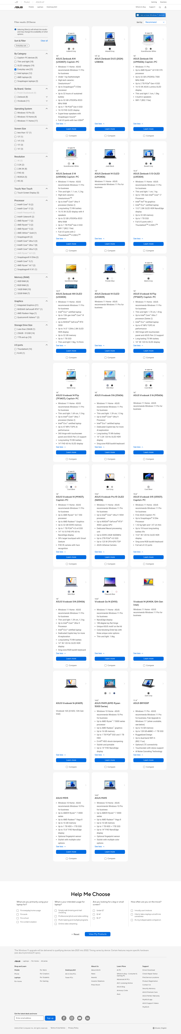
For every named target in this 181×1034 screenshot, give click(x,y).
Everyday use (20, 69)
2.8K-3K (17, 168)
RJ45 (16, 352)
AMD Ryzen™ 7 (20, 220)
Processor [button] (19, 200)
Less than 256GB (21, 328)
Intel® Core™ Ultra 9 (23, 248)
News (93, 974)
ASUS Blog (121, 987)
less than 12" (20, 132)
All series (44, 961)
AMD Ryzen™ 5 (20, 228)
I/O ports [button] (18, 345)
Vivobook (18, 100)
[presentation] (164, 22)
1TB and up (19, 336)
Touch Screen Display (23, 192)
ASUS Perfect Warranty (151, 996)
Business (163, 2)
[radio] (68, 48)
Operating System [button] (23, 108)
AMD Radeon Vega (22, 312)
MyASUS (145, 1007)
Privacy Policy (73, 1028)
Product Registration (150, 981)
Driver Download (148, 970)
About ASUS (95, 970)
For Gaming (44, 981)
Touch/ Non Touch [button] (23, 188)
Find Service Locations (150, 977)
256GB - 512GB (21, 332)
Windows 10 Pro (21, 112)
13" (15, 136)
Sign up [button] (50, 1018)
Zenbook (18, 96)
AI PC (119, 970)
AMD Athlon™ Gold (22, 232)
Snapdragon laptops (23, 80)
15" (15, 144)
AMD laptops (20, 76)
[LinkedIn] (87, 1018)
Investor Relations (97, 981)
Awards (94, 977)
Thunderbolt (19, 348)
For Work (43, 970)
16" (15, 148)
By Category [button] (20, 53)
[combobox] (155, 22)
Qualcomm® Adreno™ (23, 316)
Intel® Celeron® (21, 216)
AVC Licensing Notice (125, 983)
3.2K (16, 164)
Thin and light (20, 61)
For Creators (44, 974)
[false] (97, 934)
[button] (154, 2)
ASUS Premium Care (149, 992)
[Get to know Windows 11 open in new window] (151, 17)
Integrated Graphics (22, 304)
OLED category (20, 65)
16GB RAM (19, 288)
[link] (18, 7)
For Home (18, 981)
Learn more (71, 129)
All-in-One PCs (70, 974)
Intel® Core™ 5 (20, 260)
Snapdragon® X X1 (22, 269)
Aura (118, 994)
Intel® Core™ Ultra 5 (23, 240)
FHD (16, 172)
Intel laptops (19, 73)
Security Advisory (148, 989)
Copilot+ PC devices (23, 57)
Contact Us (146, 985)
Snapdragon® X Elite (23, 256)
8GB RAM (18, 284)
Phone (16, 974)
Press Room (95, 985)
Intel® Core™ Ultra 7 (23, 244)
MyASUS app (147, 1000)
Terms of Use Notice (58, 1028)
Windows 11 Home (22, 120)
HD (15, 180)
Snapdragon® (20, 236)
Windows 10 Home (22, 116)
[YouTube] (79, 1018)
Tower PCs (69, 978)
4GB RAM (18, 280)
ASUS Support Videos (150, 1003)
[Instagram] (71, 1018)
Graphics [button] (18, 301)
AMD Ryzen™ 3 (20, 224)
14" (15, 140)
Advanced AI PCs (123, 979)
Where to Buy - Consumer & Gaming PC (127, 975)
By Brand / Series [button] (22, 88)
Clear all (44, 41)
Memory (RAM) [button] (21, 277)
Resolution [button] (19, 156)
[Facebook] (63, 1018)
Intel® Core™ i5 (20, 204)
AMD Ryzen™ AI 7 (22, 264)
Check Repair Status (149, 974)
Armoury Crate (122, 990)
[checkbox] (71, 136)
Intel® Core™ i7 (20, 208)
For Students (44, 977)
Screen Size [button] (20, 128)
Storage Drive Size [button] (23, 325)
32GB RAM (19, 292)
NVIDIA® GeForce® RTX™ (25, 308)
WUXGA (17, 176)
